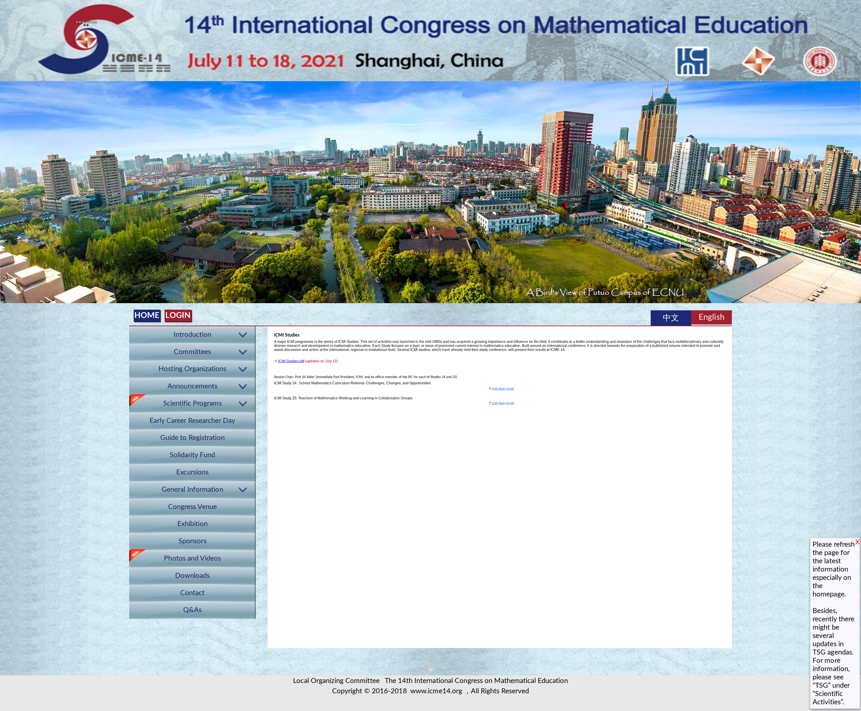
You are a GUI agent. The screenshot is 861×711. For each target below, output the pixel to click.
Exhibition (192, 523)
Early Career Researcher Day (192, 420)
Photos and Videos (192, 558)
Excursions (192, 472)
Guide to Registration (192, 437)
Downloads (192, 575)
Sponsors (192, 541)
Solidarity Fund (192, 455)
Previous (4, 193)
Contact (192, 592)
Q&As (192, 610)
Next (856, 193)
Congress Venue (192, 506)
